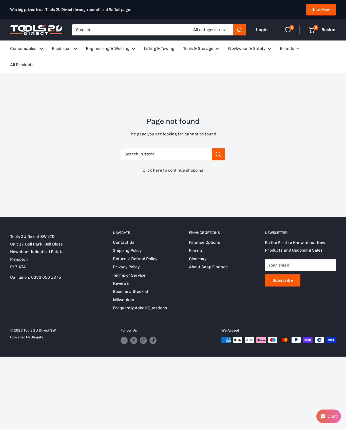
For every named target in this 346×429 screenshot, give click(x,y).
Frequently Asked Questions (140, 307)
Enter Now (321, 9)
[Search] (239, 29)
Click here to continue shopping (173, 170)
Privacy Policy (126, 266)
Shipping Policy (127, 250)
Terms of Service (129, 275)
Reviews (121, 283)
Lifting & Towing (159, 48)
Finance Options (204, 242)
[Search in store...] (218, 154)
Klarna (195, 250)
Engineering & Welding (107, 48)
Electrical (61, 48)
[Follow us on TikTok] (153, 340)
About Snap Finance (208, 266)
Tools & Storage (198, 48)
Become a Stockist (130, 291)
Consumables (23, 48)
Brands (287, 48)
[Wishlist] (288, 30)
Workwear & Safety (246, 48)
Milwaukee (123, 299)
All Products (22, 64)
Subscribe (283, 280)
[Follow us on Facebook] (124, 340)
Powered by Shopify (26, 337)
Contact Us (123, 242)
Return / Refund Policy (135, 258)
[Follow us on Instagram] (143, 340)
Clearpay (197, 258)
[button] (328, 416)
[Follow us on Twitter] (133, 340)
